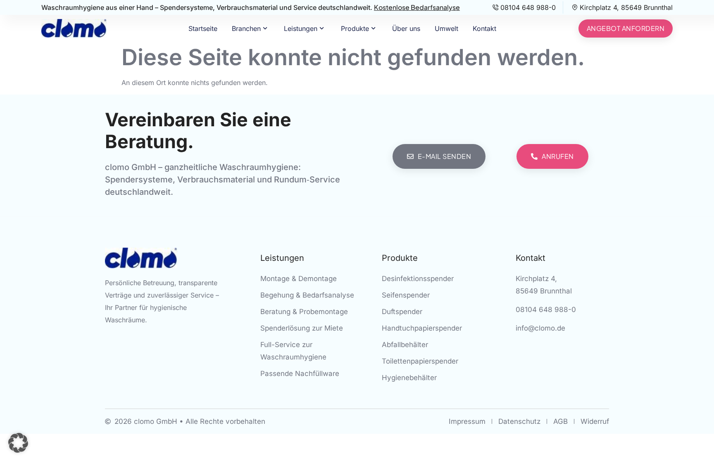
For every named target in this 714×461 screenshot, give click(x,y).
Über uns (406, 28)
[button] (18, 443)
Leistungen (300, 28)
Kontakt (484, 28)
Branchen (246, 28)
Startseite (202, 28)
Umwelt (446, 28)
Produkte (355, 28)
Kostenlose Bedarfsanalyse (417, 7)
